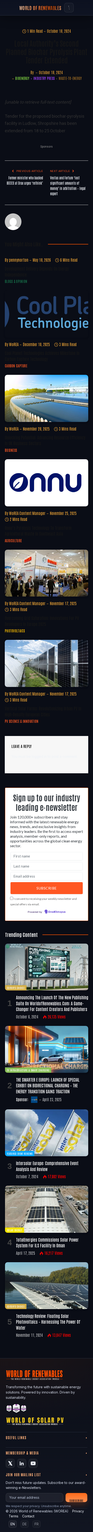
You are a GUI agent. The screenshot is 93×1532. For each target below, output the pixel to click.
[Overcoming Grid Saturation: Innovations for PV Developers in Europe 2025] (46, 573)
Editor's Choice (16, 988)
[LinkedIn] (21, 1463)
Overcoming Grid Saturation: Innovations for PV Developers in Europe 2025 (42, 620)
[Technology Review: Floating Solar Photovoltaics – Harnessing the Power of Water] (46, 1285)
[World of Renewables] (16, 1409)
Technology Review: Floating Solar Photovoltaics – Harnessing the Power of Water (48, 1321)
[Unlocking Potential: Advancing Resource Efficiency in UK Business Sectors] (46, 398)
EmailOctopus (57, 912)
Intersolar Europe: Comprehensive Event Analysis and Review (47, 1166)
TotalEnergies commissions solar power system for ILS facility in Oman (47, 1242)
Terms (13, 1516)
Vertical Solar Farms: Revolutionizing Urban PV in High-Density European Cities (43, 711)
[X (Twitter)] (10, 1463)
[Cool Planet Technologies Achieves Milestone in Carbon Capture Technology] (46, 313)
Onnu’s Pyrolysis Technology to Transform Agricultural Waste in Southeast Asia (38, 530)
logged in (39, 756)
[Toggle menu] (69, 7)
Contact (28, 1516)
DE (24, 1524)
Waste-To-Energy (70, 78)
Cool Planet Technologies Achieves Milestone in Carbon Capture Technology (42, 355)
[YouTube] (33, 1463)
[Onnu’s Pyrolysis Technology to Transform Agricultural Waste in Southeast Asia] (46, 482)
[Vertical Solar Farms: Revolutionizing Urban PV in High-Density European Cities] (46, 663)
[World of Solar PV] (35, 1422)
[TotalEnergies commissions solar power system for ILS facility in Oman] (46, 1209)
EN (12, 1524)
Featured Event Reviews (19, 1153)
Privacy (78, 1511)
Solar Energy (14, 1230)
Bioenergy (22, 78)
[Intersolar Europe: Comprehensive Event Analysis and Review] (46, 1132)
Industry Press (44, 78)
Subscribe (76, 1500)
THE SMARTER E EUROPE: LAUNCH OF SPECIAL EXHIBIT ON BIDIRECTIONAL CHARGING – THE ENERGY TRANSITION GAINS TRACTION (48, 1085)
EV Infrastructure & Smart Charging (28, 1070)
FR (37, 1524)
